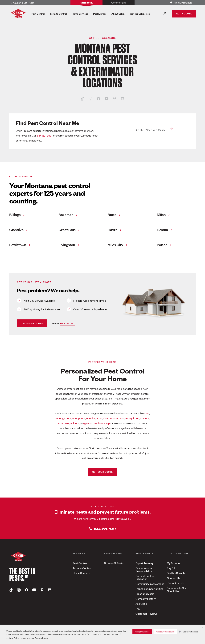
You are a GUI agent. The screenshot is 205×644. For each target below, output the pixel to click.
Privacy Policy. (41, 638)
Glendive (16, 229)
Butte (112, 214)
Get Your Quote (102, 471)
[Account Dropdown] (165, 13)
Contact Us (173, 578)
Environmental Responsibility (143, 569)
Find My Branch (176, 573)
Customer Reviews (146, 613)
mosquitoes (132, 418)
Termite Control (82, 568)
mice (121, 418)
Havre (112, 229)
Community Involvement (149, 583)
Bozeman (66, 214)
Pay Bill (171, 568)
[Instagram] (90, 98)
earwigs (90, 418)
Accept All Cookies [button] (142, 631)
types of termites (93, 423)
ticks (67, 423)
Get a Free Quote (32, 323)
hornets (113, 418)
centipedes (78, 418)
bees (68, 418)
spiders (74, 423)
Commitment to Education (144, 577)
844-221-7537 (45, 135)
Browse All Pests (113, 563)
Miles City (115, 244)
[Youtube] (106, 98)
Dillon (161, 214)
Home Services (81, 573)
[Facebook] (98, 98)
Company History (145, 598)
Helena (162, 229)
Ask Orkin (141, 603)
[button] (188, 631)
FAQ (137, 608)
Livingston (66, 244)
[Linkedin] (122, 98)
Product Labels (175, 583)
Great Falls (67, 229)
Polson (162, 244)
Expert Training (144, 563)
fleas (99, 418)
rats (60, 423)
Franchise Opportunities (149, 588)
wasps (107, 423)
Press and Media (144, 593)
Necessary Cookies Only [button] (165, 631)
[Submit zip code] (171, 129)
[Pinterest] (114, 98)
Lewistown (17, 244)
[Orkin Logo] (18, 13)
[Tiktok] (82, 98)
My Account (174, 563)
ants (146, 413)
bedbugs (60, 418)
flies (105, 418)
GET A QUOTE (184, 13)
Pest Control (80, 563)
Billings (15, 214)
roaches (144, 418)
